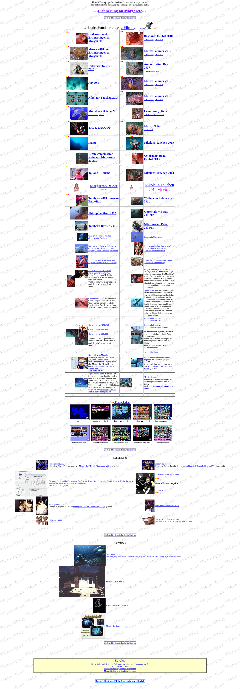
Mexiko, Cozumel (151, 377)
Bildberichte (109, 18)
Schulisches (119, 18)
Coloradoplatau (94, 298)
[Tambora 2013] (67, 194)
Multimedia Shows (113, 626)
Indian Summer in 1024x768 (99, 271)
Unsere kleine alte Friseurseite (167, 474)
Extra (127, 18)
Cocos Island (149, 290)
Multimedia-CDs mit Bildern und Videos (102, 390)
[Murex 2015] (122, 77)
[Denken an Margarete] (67, 32)
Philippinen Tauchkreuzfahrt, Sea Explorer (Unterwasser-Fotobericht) (102, 261)
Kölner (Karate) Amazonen (117, 605)
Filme (127, 27)
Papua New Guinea (96, 374)
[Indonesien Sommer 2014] (122, 122)
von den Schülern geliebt (67, 484)
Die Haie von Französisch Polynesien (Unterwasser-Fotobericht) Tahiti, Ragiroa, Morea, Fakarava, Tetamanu (103, 248)
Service (133, 18)
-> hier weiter (139, 28)
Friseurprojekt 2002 (162, 464)
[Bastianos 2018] (122, 32)
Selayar (147, 269)
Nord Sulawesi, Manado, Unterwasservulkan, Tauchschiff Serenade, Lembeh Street (101, 357)
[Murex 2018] (67, 47)
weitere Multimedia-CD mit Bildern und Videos (101, 367)
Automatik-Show (151, 352)
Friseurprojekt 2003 (56, 464)
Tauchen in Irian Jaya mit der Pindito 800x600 (153, 319)
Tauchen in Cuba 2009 (153, 237)
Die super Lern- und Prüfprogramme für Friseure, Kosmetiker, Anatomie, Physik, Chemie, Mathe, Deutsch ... (92, 481)
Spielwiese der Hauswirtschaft (173, 520)
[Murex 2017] (122, 47)
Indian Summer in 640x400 (99, 273)
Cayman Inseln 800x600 (98, 329)
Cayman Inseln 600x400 (98, 334)
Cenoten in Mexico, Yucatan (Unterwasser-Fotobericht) (99, 237)
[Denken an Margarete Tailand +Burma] (67, 167)
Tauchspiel (143, 555)
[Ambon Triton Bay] (122, 62)
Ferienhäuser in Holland (115, 581)
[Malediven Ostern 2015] (67, 107)
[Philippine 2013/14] (67, 152)
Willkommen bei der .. (57, 520)
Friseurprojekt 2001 (56, 504)
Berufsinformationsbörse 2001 (167, 506)
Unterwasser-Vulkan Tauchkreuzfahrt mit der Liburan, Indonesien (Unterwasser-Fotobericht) (159, 248)
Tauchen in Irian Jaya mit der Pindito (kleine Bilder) (156, 326)
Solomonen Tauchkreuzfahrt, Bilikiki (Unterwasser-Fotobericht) (158, 261)
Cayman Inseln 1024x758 (98, 325)
